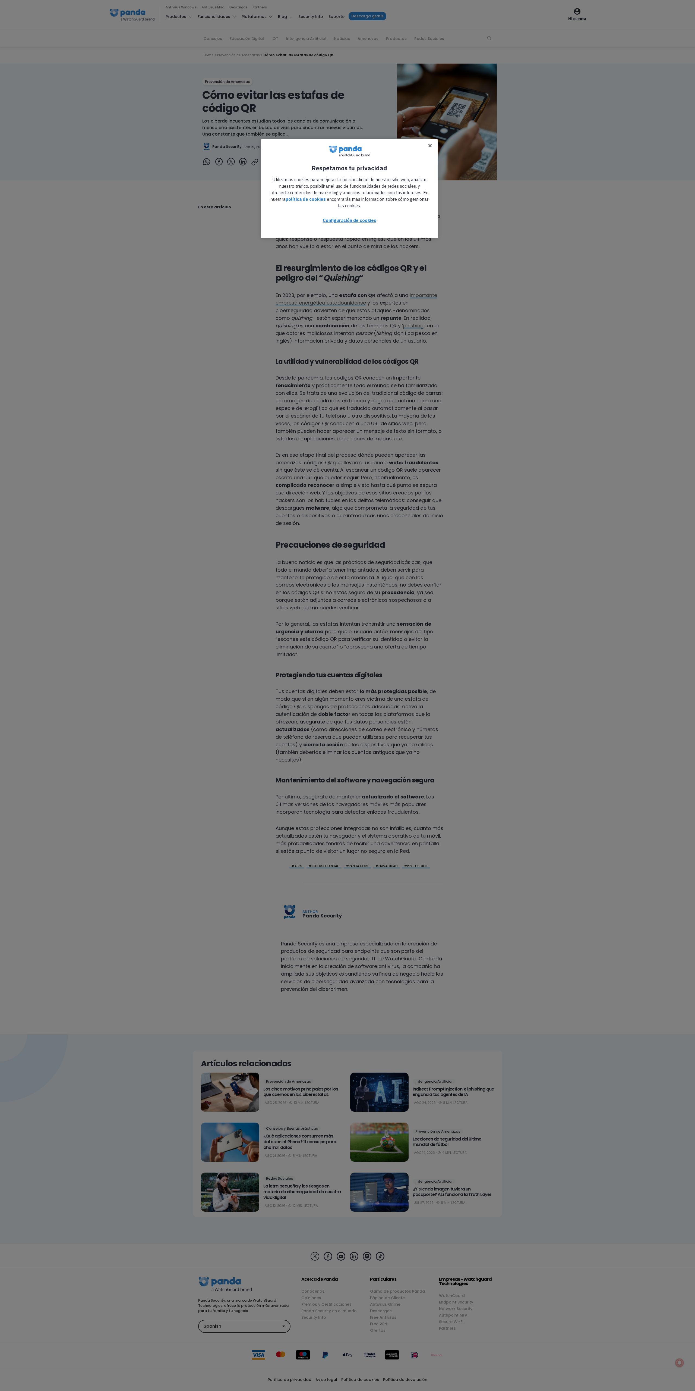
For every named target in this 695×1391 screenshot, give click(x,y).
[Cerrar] (430, 146)
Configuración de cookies (349, 220)
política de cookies (306, 199)
